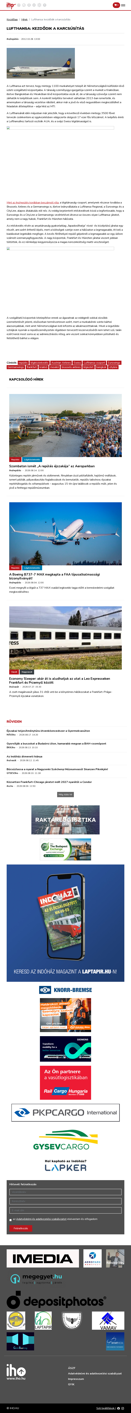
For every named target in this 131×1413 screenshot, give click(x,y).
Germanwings (16, 367)
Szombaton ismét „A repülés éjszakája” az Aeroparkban (52, 466)
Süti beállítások (105, 1408)
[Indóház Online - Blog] (29, 5)
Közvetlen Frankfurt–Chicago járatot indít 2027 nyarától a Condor (49, 782)
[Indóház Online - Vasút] (18, 5)
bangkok (101, 367)
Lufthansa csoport (94, 363)
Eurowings (114, 363)
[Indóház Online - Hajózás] (39, 5)
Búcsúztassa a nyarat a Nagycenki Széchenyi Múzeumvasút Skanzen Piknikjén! (57, 769)
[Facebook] (118, 1408)
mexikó (54, 367)
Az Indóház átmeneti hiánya (24, 756)
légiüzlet (88, 367)
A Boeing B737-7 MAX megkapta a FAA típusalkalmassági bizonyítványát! (54, 576)
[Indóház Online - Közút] (24, 5)
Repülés (15, 459)
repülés (23, 363)
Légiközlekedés (32, 459)
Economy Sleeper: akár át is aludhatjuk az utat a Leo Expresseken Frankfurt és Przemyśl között (59, 680)
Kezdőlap (12, 19)
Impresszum (76, 1379)
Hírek (24, 19)
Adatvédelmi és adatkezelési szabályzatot (41, 1219)
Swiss (77, 363)
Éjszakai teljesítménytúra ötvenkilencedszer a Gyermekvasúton (48, 731)
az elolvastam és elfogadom (55, 1219)
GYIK (71, 1384)
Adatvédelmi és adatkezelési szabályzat (95, 1373)
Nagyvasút (27, 672)
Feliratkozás (21, 1228)
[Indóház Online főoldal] (44, 5)
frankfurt (32, 367)
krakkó (43, 367)
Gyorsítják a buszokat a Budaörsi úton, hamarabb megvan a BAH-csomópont (56, 744)
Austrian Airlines (61, 363)
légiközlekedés (39, 363)
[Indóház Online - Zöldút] (34, 5)
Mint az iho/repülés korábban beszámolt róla (33, 202)
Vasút (14, 672)
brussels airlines (71, 367)
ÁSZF (71, 1368)
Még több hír (65, 794)
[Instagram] (122, 1408)
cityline (113, 367)
